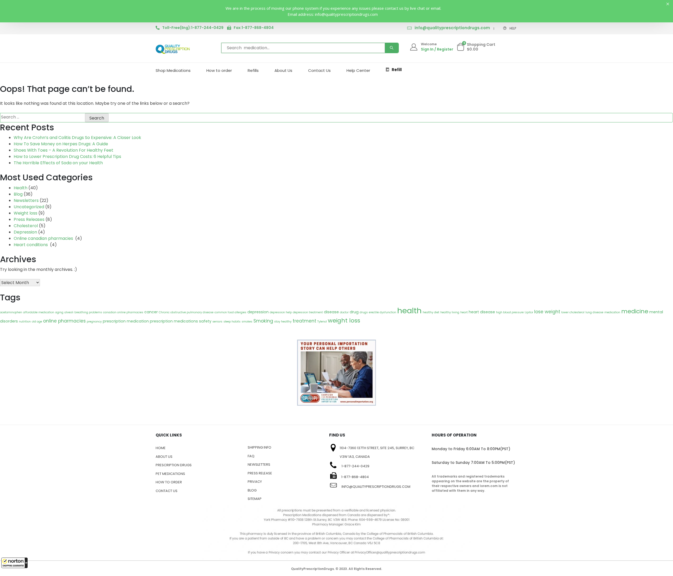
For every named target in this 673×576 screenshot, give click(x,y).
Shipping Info (259, 447)
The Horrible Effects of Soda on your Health (58, 163)
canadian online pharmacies (123, 312)
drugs (364, 312)
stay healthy (283, 322)
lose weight (547, 312)
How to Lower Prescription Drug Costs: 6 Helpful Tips (67, 156)
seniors (217, 322)
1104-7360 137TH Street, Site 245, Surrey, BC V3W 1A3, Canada (377, 452)
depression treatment (308, 312)
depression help (281, 312)
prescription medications (174, 321)
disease (331, 312)
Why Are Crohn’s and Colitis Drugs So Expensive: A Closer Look (77, 138)
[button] (14, 563)
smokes (247, 322)
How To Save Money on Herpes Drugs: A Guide (61, 144)
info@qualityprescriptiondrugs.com (452, 28)
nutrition (25, 322)
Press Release (260, 473)
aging (59, 312)
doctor (344, 312)
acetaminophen (11, 312)
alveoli (68, 312)
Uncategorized (29, 207)
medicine (634, 311)
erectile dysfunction (382, 312)
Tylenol (322, 322)
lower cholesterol (572, 312)
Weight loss (25, 213)
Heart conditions (31, 245)
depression (258, 312)
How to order (219, 70)
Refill (397, 69)
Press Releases (29, 219)
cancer (151, 312)
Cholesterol (26, 226)
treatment (304, 321)
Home (161, 447)
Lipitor (529, 312)
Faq (251, 456)
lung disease (594, 312)
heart (464, 312)
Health (20, 188)
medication (612, 312)
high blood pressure (510, 312)
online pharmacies (64, 321)
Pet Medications (170, 473)
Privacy (255, 481)
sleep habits (232, 322)
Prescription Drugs (174, 465)
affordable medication (38, 312)
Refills (253, 70)
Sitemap (255, 498)
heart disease (482, 312)
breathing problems (88, 312)
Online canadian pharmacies (44, 238)
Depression (25, 232)
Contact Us (319, 70)
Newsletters (26, 200)
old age (37, 322)
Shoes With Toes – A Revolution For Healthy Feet (63, 150)
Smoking (263, 321)
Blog (18, 194)
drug (354, 312)
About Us (283, 70)
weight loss (344, 320)
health (409, 310)
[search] (392, 48)
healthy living (449, 312)
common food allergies (230, 312)
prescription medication (126, 321)
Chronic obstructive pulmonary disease (186, 312)
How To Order (169, 482)
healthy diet (431, 312)
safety (205, 321)
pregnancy (94, 322)
